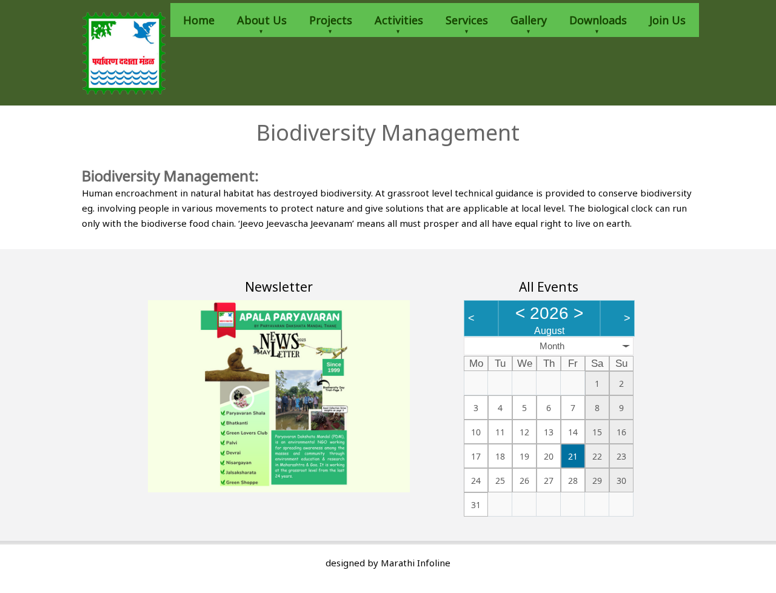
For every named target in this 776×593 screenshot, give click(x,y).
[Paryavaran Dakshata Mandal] (124, 52)
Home (199, 20)
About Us (262, 20)
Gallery (528, 20)
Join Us (667, 20)
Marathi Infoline (415, 563)
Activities (399, 20)
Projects (330, 20)
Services (467, 20)
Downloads (598, 20)
